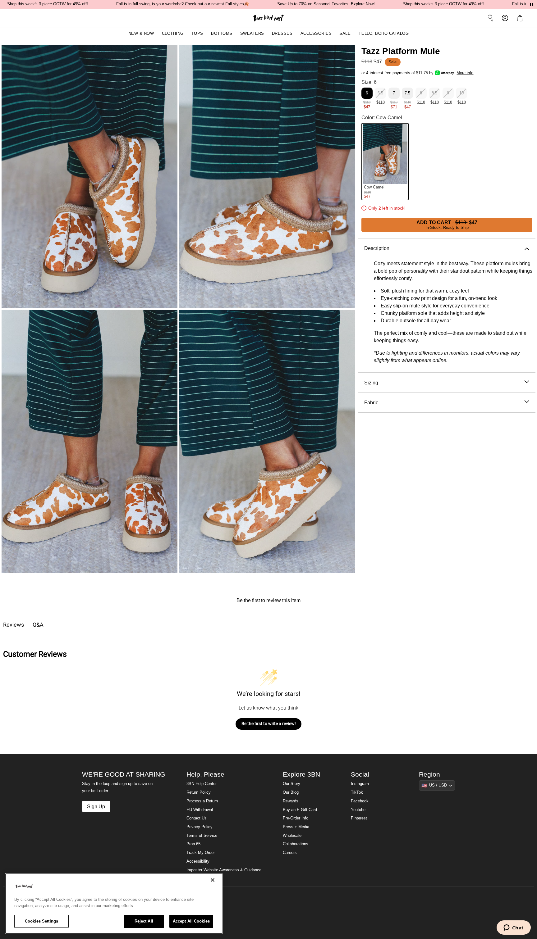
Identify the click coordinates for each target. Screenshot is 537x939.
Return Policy (198, 792)
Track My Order (200, 853)
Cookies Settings (41, 921)
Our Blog (291, 792)
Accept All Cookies (191, 921)
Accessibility (197, 861)
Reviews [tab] (13, 624)
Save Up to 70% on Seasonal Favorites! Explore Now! (326, 4)
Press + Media (296, 827)
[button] (521, 18)
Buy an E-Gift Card (300, 810)
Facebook (360, 801)
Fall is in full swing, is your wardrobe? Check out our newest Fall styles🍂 (182, 4)
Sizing (371, 382)
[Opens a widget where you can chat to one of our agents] (513, 928)
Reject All (144, 921)
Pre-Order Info (295, 818)
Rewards (290, 801)
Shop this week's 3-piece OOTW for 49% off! (47, 4)
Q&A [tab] (38, 624)
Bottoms (221, 33)
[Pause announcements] (531, 4)
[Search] (490, 18)
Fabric (371, 402)
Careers (290, 853)
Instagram (360, 784)
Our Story (291, 784)
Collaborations (295, 844)
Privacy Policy (199, 827)
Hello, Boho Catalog (384, 33)
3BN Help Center (201, 784)
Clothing (173, 33)
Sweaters (252, 33)
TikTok (357, 792)
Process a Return (202, 801)
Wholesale (292, 835)
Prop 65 (193, 844)
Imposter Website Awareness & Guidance (223, 870)
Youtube (358, 810)
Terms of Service (201, 835)
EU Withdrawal (199, 810)
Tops (197, 33)
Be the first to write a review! (268, 723)
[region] (114, 903)
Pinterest (359, 818)
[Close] (212, 880)
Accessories (316, 33)
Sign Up (96, 806)
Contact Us (196, 818)
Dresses (282, 33)
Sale (345, 33)
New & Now (141, 33)
